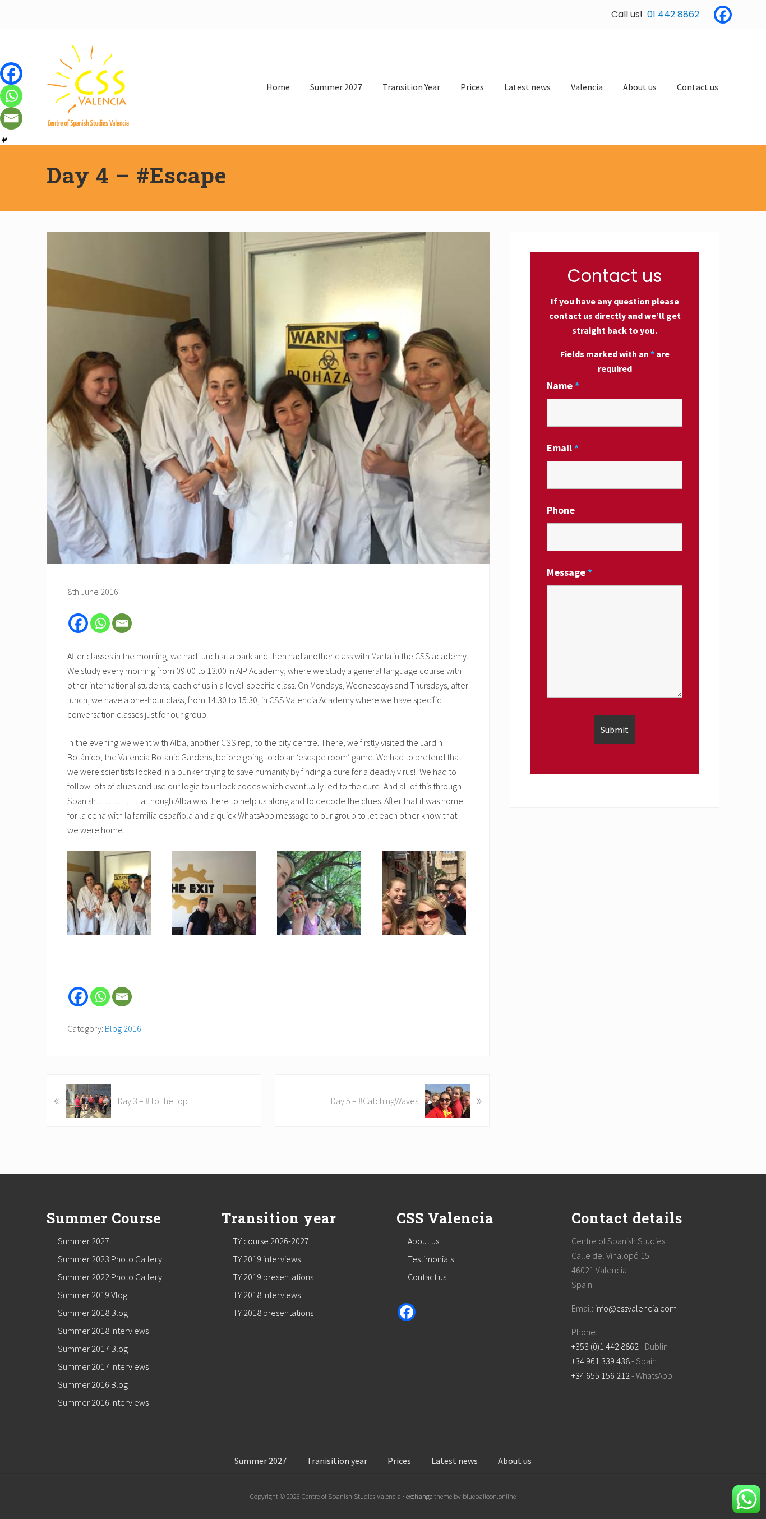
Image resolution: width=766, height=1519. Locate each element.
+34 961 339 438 (600, 1360)
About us (423, 1240)
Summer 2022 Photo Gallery (110, 1276)
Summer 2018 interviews (103, 1330)
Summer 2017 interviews (103, 1366)
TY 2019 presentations (273, 1276)
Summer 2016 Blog (93, 1384)
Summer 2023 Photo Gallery (110, 1258)
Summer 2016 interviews (103, 1402)
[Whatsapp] (100, 623)
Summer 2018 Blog (93, 1312)
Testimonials (431, 1258)
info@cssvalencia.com (636, 1308)
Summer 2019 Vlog (92, 1294)
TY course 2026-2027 (271, 1240)
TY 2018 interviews (267, 1294)
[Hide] (4, 140)
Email (563, 447)
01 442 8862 (673, 14)
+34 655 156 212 (600, 1375)
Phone (561, 510)
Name (563, 385)
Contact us (427, 1276)
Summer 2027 (83, 1240)
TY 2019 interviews (267, 1258)
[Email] (122, 623)
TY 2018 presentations (273, 1312)
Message (569, 572)
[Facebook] (723, 15)
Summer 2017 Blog (93, 1348)
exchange (419, 1496)
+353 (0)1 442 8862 (605, 1346)
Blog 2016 (123, 1028)
